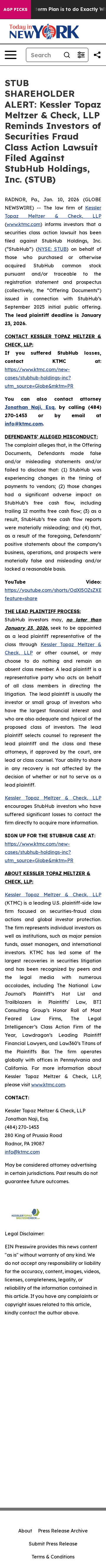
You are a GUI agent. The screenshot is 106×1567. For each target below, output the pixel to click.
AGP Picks (15, 9)
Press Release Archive (63, 1531)
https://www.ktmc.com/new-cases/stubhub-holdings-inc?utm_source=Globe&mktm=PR (39, 377)
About (25, 1531)
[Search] (67, 55)
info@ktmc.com (22, 1152)
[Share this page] (97, 55)
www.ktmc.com (23, 224)
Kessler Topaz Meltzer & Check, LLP (53, 895)
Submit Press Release (53, 1544)
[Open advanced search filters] (81, 55)
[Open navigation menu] (10, 55)
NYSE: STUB (52, 249)
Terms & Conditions (53, 1557)
